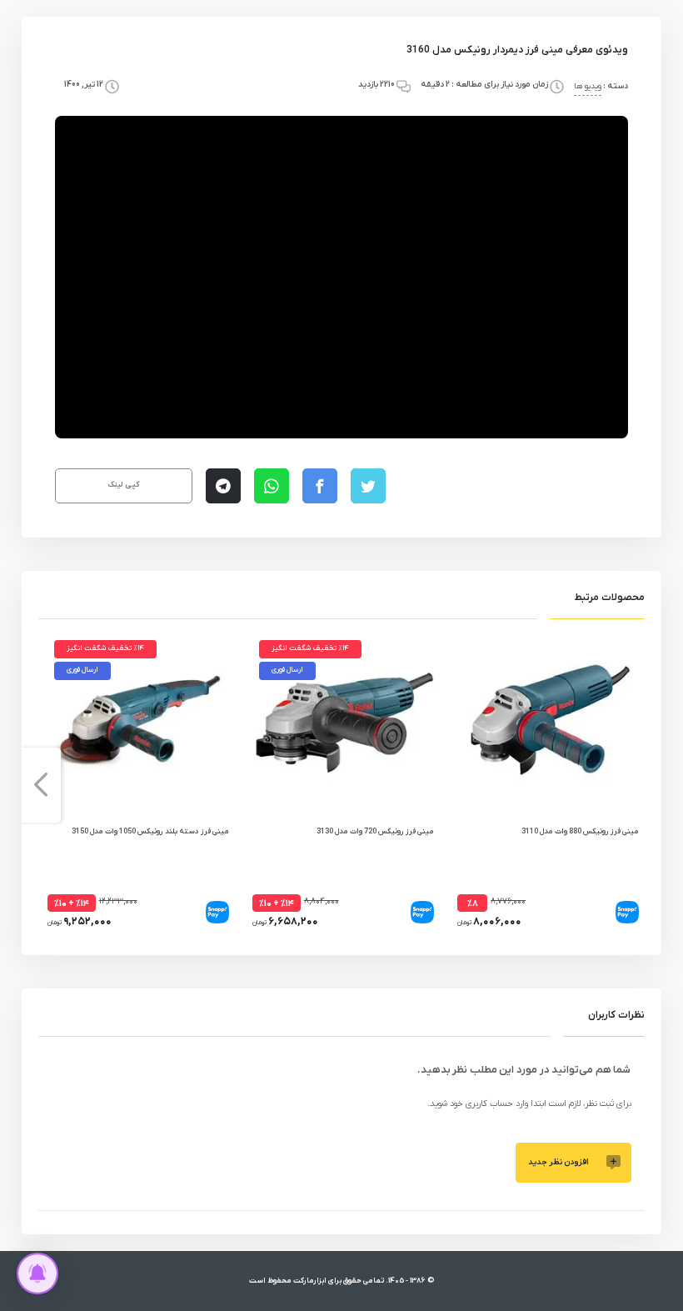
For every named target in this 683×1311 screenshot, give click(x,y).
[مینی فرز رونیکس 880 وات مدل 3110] (546, 722)
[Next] (40, 785)
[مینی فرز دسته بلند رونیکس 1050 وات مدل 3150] (136, 722)
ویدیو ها (587, 86)
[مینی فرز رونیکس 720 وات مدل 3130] (341, 722)
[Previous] (642, 785)
